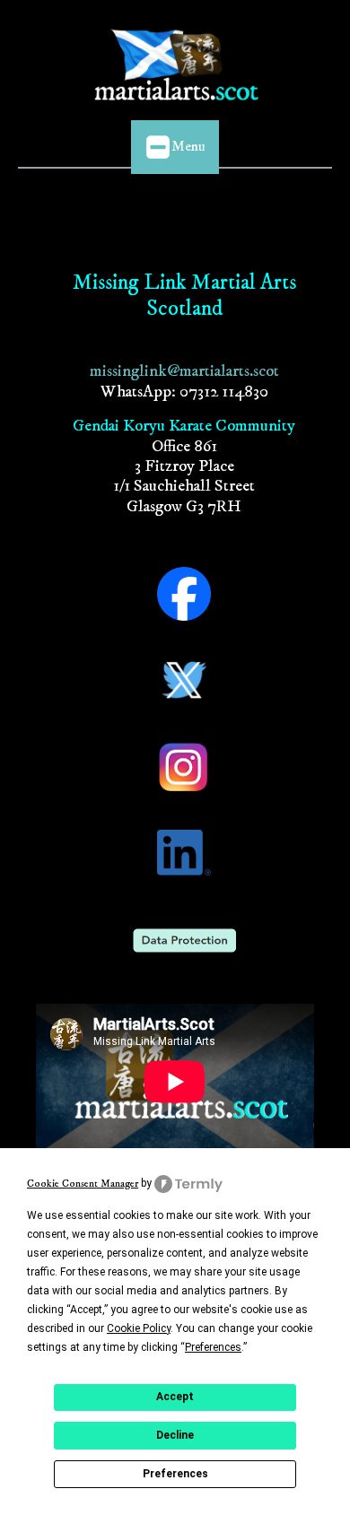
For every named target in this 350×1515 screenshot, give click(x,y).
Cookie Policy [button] (139, 1328)
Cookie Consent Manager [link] (82, 1183)
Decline (175, 1435)
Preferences (175, 1473)
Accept (175, 1396)
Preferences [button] (213, 1347)
